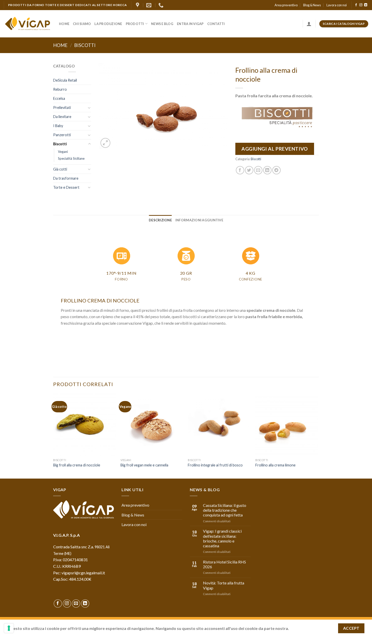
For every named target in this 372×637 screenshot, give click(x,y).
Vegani (63, 152)
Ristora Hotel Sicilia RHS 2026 (224, 564)
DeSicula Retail (65, 80)
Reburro (60, 89)
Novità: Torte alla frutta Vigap (223, 585)
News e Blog (162, 24)
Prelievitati (62, 107)
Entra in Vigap (190, 24)
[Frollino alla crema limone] (286, 424)
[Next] (317, 435)
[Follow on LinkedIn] (365, 5)
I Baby (58, 126)
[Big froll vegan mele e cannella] (151, 424)
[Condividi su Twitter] (249, 170)
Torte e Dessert (66, 187)
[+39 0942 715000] (161, 5)
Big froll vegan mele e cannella (144, 465)
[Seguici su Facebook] (356, 5)
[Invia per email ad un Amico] (258, 170)
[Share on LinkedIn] (267, 170)
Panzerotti (62, 135)
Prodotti (135, 24)
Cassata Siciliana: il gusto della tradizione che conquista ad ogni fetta (224, 510)
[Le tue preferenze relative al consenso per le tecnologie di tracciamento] (9, 628)
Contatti (216, 24)
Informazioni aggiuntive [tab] (199, 220)
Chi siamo (82, 24)
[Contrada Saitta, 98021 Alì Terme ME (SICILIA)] (138, 5)
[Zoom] (105, 143)
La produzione (108, 24)
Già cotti (60, 169)
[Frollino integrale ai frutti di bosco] (219, 424)
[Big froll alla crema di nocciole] (84, 424)
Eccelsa (59, 98)
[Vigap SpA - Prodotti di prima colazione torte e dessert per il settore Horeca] (27, 23)
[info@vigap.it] (149, 5)
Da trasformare (65, 178)
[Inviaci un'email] (76, 603)
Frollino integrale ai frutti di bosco (215, 465)
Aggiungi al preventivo (274, 149)
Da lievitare (62, 116)
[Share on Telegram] (276, 170)
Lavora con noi (336, 5)
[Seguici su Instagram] (360, 5)
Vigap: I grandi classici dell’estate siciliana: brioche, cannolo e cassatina (222, 538)
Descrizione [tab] (160, 220)
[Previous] (53, 435)
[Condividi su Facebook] (240, 170)
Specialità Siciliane (71, 158)
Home (64, 24)
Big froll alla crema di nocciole (76, 465)
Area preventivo (286, 5)
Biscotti (85, 45)
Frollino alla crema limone (275, 465)
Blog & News (312, 5)
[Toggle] (89, 107)
